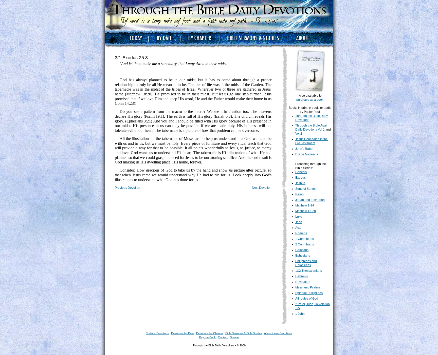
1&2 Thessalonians (308, 271)
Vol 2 (298, 133)
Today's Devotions (157, 333)
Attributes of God (306, 298)
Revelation (302, 282)
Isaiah (299, 194)
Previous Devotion (127, 188)
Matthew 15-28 (305, 211)
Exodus (300, 177)
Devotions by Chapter (209, 333)
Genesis (301, 172)
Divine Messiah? (306, 154)
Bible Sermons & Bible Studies (243, 333)
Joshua (300, 183)
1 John (300, 314)
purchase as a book (309, 99)
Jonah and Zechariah (310, 200)
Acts (298, 227)
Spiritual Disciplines (309, 293)
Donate (234, 337)
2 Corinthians (304, 244)
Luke (298, 216)
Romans (301, 233)
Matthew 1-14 (304, 205)
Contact (223, 337)
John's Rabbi (304, 149)
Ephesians (302, 255)
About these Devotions (278, 333)
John (298, 222)
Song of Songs (305, 189)
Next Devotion (261, 188)
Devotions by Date (182, 333)
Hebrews (301, 276)
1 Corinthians (304, 239)
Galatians (301, 250)
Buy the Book (207, 337)
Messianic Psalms (307, 287)
